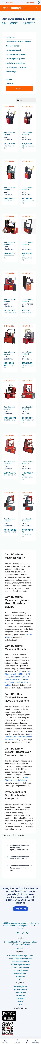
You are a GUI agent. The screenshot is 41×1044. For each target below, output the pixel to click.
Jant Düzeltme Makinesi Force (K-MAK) (8, 248)
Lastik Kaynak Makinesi (15, 63)
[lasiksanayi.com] (13, 933)
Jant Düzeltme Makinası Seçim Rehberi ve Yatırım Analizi (18, 736)
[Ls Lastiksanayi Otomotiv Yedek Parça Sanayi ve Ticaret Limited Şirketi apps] (20, 1018)
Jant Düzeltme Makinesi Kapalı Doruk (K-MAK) (9, 357)
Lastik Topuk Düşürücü (15, 59)
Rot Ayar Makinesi (13, 50)
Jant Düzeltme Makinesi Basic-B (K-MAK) (9, 193)
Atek (9, 637)
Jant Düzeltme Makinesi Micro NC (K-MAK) (28, 524)
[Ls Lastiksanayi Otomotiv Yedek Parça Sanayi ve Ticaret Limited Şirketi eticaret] (20, 1029)
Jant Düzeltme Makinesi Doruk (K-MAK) (8, 305)
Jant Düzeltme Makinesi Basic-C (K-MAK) (27, 193)
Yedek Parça (11, 72)
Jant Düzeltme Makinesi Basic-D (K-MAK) (27, 138)
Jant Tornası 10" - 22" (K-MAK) (27, 305)
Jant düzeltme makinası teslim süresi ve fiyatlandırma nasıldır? (20, 847)
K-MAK (30, 634)
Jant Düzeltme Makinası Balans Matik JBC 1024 (28, 357)
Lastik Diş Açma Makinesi (16, 67)
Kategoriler (35, 1042)
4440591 (9, 2)
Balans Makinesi (12, 46)
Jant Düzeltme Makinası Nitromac (8, 412)
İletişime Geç (20, 909)
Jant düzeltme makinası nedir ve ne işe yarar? (20, 857)
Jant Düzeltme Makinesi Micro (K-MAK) (8, 524)
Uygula (19, 88)
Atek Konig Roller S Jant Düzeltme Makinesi (17, 682)
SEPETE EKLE (11, 128)
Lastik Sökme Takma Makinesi (18, 42)
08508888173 (31, 2)
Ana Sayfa (5, 1042)
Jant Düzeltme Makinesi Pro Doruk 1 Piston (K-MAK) (28, 412)
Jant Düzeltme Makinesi (30, 22)
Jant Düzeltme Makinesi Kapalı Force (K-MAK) (27, 248)
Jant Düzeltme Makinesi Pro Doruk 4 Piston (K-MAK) (9, 467)
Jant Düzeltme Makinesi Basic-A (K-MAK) (9, 138)
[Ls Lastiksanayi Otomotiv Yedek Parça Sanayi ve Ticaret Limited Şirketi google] (20, 1013)
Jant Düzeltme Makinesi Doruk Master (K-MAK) (28, 467)
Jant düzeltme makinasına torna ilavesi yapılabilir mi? (21, 868)
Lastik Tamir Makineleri (14, 22)
